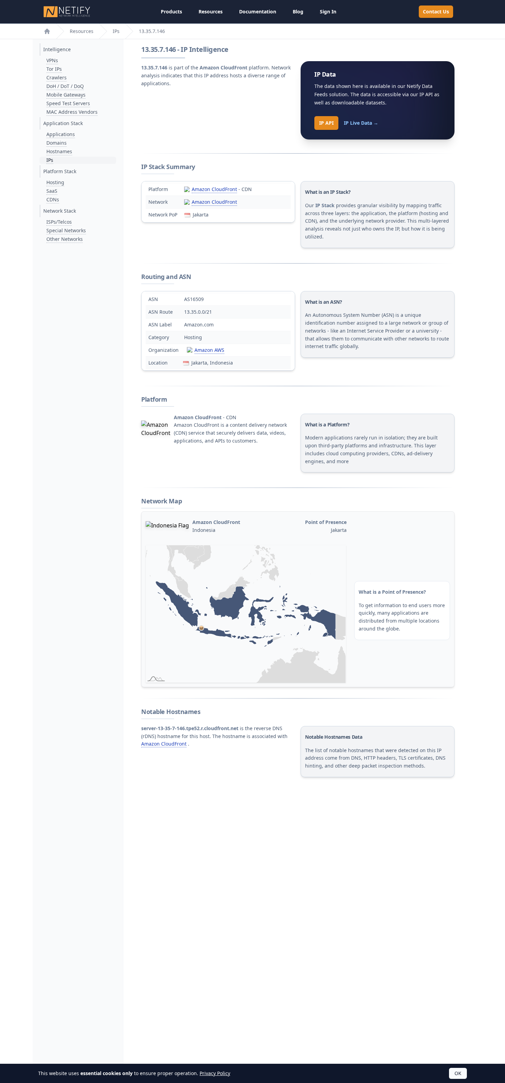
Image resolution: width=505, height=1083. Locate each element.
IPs (116, 31)
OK (457, 1073)
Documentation (257, 11)
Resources (211, 11)
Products (171, 11)
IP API (326, 123)
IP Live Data (361, 123)
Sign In (328, 11)
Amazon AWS (209, 350)
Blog (298, 11)
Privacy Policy (215, 1073)
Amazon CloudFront (214, 189)
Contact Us (436, 11)
